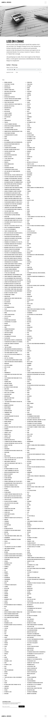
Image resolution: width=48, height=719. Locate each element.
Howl (27, 155)
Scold (27, 381)
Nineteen (28, 142)
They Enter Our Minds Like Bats (10, 129)
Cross (27, 497)
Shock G (5, 541)
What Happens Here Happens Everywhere (12, 184)
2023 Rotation (6, 160)
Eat (4, 608)
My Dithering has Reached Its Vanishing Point (12, 194)
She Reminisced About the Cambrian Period (12, 182)
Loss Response (6, 153)
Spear (27, 249)
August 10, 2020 (29, 200)
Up (3, 679)
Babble (27, 347)
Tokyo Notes (6, 109)
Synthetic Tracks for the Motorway (11, 249)
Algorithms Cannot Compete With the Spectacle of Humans (12, 220)
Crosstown (5, 452)
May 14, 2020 (28, 361)
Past (27, 563)
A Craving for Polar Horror (9, 147)
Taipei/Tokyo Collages (8, 102)
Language (5, 610)
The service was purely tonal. (32, 577)
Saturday (28, 383)
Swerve (27, 158)
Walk (4, 632)
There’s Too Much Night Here (9, 231)
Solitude (28, 570)
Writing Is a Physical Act (31, 162)
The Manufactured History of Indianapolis (35, 651)
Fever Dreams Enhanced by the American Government (12, 218)
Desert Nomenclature (8, 164)
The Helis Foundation (30, 677)
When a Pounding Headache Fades (10, 613)
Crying (27, 581)
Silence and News (7, 477)
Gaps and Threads (7, 383)
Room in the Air (6, 303)
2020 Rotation (6, 564)
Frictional (5, 465)
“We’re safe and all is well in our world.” (12, 677)
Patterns (5, 626)
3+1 (4, 544)
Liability (28, 307)
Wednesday (28, 414)
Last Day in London (7, 365)
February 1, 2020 (29, 541)
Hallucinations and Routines (9, 155)
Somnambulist (6, 372)
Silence (27, 592)
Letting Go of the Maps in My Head (10, 185)
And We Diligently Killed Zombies (10, 213)
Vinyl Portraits (29, 619)
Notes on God (6, 111)
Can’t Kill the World (7, 358)
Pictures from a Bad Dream (9, 320)
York (4, 369)
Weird (27, 354)
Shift (4, 650)
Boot (27, 534)
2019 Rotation (29, 601)
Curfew (27, 325)
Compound (28, 388)
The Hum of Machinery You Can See (10, 416)
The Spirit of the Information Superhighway (12, 252)
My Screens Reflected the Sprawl (10, 234)
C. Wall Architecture (7, 158)
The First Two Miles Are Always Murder (11, 98)
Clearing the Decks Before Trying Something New (12, 554)
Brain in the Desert (7, 474)
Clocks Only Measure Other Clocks (10, 557)
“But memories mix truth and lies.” (33, 608)
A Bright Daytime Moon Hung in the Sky (11, 281)
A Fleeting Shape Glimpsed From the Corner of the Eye (12, 359)
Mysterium (5, 140)
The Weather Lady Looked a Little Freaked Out (12, 341)
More (17, 67)
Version (5, 561)
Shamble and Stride (7, 510)
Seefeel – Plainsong (11, 65)
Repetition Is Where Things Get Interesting (12, 258)
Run (27, 242)
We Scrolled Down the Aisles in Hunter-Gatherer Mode (12, 624)
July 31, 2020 (28, 218)
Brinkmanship (29, 441)
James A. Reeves (6, 2)
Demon (27, 223)
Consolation (28, 588)
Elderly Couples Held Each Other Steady (12, 495)
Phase (27, 289)
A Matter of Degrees (7, 332)
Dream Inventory (7, 93)
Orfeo (27, 675)
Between (5, 552)
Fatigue (4, 690)
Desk (27, 196)
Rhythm (27, 280)
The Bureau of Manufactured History (34, 682)
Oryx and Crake (6, 525)
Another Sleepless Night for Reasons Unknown (12, 256)
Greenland (5, 363)
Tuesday (28, 488)
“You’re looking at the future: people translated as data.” (35, 216)
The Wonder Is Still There (31, 564)
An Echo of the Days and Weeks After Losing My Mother (35, 466)
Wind (4, 668)
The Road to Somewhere (31, 691)
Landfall (28, 93)
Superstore (28, 140)
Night (27, 456)
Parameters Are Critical (8, 439)
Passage (5, 323)
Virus (27, 503)
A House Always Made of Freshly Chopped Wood (12, 263)
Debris (4, 136)
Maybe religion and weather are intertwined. (35, 559)
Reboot (4, 526)
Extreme (28, 100)
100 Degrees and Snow (8, 167)
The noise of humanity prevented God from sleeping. (35, 425)
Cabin (27, 575)
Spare (27, 89)
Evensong (5, 379)
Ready (27, 220)
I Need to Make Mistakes (8, 314)
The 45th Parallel (30, 515)
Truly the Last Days (30, 599)
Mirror (4, 671)
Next (27, 367)
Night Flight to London (8, 392)
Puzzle (27, 198)
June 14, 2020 (29, 303)
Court (4, 675)
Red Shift (5, 318)
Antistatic (5, 305)
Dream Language (6, 421)
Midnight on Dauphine (30, 693)
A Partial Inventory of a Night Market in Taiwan (12, 104)
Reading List (6, 95)
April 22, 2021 (6, 543)
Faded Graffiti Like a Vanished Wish (10, 251)
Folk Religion (6, 338)
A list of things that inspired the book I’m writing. (35, 225)
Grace (27, 283)
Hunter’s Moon (6, 479)
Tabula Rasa (28, 84)
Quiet (27, 465)
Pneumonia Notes (29, 664)
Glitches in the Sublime (31, 615)
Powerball (28, 525)
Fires (4, 327)
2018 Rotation (29, 610)
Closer (27, 125)
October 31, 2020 (6, 664)
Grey (4, 118)
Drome (27, 87)
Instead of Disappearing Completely (11, 144)
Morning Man (6, 396)
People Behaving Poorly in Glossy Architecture (12, 254)
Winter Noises (6, 456)
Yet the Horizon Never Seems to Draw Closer (12, 209)
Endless (5, 447)
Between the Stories (30, 622)
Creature (28, 95)
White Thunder (29, 403)
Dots (27, 111)
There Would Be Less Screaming (10, 262)
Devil (4, 666)
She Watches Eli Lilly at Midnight (33, 684)
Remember (28, 363)
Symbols (28, 358)
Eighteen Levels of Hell (8, 106)
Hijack (4, 637)
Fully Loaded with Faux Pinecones (10, 617)
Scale (27, 573)
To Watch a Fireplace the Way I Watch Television (35, 544)
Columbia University (30, 543)
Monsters (5, 688)
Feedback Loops (6, 381)
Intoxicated (28, 584)
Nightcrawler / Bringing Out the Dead (11, 539)
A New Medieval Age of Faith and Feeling (11, 639)
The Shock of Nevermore (31, 641)
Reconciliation (29, 300)
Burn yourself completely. (9, 461)
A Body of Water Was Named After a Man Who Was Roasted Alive (12, 260)
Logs (27, 202)
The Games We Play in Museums (9, 205)
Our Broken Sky (29, 606)
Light (27, 548)
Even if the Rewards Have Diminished (11, 227)
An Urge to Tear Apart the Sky (9, 292)
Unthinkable (6, 559)
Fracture (5, 581)
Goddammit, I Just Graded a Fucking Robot (12, 180)
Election (5, 659)
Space (27, 428)
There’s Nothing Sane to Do (9, 459)
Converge (28, 113)
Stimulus (5, 573)
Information (28, 590)
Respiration (5, 505)
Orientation (5, 173)
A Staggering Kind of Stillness (10, 135)
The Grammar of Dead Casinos (32, 416)
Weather (28, 171)
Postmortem (6, 577)
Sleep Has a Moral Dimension (9, 269)
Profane (5, 642)
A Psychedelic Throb (7, 127)
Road (27, 205)
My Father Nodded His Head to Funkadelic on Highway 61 (12, 604)
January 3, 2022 (6, 432)
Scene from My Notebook (8, 133)
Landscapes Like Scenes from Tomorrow (11, 207)
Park (27, 432)
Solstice (28, 292)
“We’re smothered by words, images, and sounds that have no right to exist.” (12, 535)
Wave (27, 227)
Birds (27, 118)
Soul (27, 245)
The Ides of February (7, 390)
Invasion (28, 281)
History (5, 673)
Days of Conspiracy (30, 448)
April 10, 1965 (29, 679)
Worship (5, 597)
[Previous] (39, 72)
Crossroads (5, 448)
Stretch (5, 628)
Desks (27, 613)
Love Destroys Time (30, 666)
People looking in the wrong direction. (34, 187)
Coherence (28, 379)
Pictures (28, 86)
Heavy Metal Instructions (9, 91)
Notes (3, 79)
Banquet (5, 572)
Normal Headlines (7, 82)
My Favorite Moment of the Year (10, 468)
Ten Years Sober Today (8, 211)
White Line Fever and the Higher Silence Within (12, 233)
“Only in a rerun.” (7, 347)
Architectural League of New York (33, 688)
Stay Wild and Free (30, 483)
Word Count (5, 418)
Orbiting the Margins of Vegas (9, 485)
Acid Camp (5, 345)
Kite (27, 96)
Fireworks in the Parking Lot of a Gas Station (12, 242)
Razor (4, 657)
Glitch (27, 550)
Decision (28, 530)
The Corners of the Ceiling (9, 336)
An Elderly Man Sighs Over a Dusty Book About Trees (12, 427)
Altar (4, 138)
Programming (6, 579)
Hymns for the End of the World (33, 635)
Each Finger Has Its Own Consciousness (34, 254)
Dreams (27, 523)
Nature (27, 263)
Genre (27, 356)
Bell (27, 341)
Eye (27, 514)
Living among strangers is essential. (34, 521)
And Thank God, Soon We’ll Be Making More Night (12, 340)
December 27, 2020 (7, 563)
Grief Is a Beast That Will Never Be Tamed (35, 628)
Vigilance (28, 468)
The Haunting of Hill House (9, 310)
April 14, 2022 (6, 367)
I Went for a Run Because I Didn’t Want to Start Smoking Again (12, 463)
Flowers (28, 401)
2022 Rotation (6, 223)
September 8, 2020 (30, 147)
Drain (27, 398)
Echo (27, 240)
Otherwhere (28, 312)
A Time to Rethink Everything (32, 418)
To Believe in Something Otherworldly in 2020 (35, 276)
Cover (27, 238)
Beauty (27, 153)
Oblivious (28, 321)
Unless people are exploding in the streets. (35, 309)
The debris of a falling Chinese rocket (11, 530)
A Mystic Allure (6, 499)
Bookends (28, 593)
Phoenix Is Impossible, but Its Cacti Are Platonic (12, 481)
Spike (27, 477)
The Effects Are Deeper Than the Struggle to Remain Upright (12, 176)
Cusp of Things (6, 408)
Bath (4, 370)
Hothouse (28, 463)
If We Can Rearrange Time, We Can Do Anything (12, 278)
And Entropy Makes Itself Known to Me (11, 196)
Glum (27, 394)
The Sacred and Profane (31, 630)
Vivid (27, 265)
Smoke (27, 145)
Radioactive (28, 156)
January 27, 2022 (6, 399)
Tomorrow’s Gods (7, 412)
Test (4, 648)
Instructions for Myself (8, 96)
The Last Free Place (30, 686)
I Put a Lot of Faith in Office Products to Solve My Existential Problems (12, 354)
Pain (27, 332)
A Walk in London (7, 113)
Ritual (27, 106)
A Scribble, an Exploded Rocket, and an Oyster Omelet (12, 178)
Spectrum (28, 127)
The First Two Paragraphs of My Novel (34, 639)
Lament (4, 641)
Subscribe (21, 706)
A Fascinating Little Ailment (9, 321)
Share (17, 72)
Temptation (5, 550)
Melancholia (29, 604)
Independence (29, 269)
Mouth (27, 410)
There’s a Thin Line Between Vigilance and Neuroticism (12, 287)
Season (27, 370)
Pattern (28, 505)
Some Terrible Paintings (8, 548)
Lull (27, 115)
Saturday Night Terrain (8, 294)
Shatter (28, 120)
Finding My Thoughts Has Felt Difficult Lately (12, 517)
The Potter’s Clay (30, 231)
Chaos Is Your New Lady (31, 668)
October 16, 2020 (6, 691)
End (4, 454)
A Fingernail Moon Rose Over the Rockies (12, 243)
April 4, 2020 (29, 434)
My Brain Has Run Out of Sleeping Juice (11, 283)
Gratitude (5, 621)
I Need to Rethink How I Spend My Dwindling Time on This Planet (12, 361)
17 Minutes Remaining (7, 419)
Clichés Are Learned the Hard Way (10, 343)
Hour (4, 662)
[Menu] (46, 2)
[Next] (41, 72)
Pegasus (28, 176)
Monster (5, 519)
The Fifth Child (6, 316)
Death (4, 583)
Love (27, 512)
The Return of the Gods (8, 84)
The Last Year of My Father (32, 646)
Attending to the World (31, 537)
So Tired (28, 617)
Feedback (28, 229)
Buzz (27, 193)
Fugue (27, 405)
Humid (27, 278)
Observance (28, 174)
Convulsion (28, 296)
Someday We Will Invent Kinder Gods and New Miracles (12, 298)
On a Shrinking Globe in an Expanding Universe (12, 142)
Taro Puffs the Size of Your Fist (10, 240)
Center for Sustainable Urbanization (11, 125)
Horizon (27, 376)
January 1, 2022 (6, 436)
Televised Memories (30, 680)
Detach (27, 236)
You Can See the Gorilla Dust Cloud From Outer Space (35, 285)
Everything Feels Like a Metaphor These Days (12, 497)
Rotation (28, 554)
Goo (4, 655)
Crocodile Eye (6, 86)
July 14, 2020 (28, 251)
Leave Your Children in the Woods (10, 615)
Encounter (28, 133)
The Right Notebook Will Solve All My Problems (12, 443)
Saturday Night (29, 621)
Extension (5, 490)
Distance (28, 470)
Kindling (28, 151)
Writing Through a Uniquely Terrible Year (12, 612)
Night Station (6, 300)
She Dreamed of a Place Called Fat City (34, 653)
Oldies (27, 102)
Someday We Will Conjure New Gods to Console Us (12, 131)
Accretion (28, 336)
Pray (27, 222)
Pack (27, 207)
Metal (4, 606)
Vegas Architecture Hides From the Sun (11, 236)
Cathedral (28, 597)
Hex (27, 160)
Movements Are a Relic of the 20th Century (12, 247)
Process (28, 129)
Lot (27, 194)
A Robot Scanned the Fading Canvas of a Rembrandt (35, 557)
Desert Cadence (6, 476)
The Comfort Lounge (7, 330)
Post (4, 633)
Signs (27, 184)
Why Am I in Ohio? (7, 145)
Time (27, 345)
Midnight (28, 294)
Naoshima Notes (6, 107)
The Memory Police (7, 430)
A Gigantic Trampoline (31, 310)
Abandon (28, 274)
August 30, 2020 (29, 164)
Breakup (28, 252)
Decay (27, 209)
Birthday (28, 539)
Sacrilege (28, 350)
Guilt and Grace (29, 637)
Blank (27, 457)
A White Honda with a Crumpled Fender (11, 276)
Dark (27, 352)
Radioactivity (6, 325)
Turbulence (28, 555)
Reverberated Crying (30, 670)
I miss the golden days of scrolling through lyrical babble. (35, 165)
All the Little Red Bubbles (9, 229)
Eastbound (5, 523)
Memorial (28, 340)
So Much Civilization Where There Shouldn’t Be (12, 200)
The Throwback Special (8, 307)
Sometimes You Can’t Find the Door (10, 271)
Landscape (5, 686)
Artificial (28, 461)
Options (27, 378)
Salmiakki (28, 501)
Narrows (5, 593)
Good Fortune (6, 296)
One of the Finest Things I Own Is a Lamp (34, 486)
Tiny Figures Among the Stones (10, 352)
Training (28, 107)
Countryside (28, 479)
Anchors (28, 243)
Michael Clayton (6, 156)
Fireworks (5, 521)
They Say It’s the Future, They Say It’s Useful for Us (12, 225)
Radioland (28, 291)
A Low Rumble (6, 414)
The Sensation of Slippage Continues (11, 214)
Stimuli (27, 169)
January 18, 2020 (29, 566)
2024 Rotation (6, 116)
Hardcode (5, 506)
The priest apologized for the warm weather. (35, 579)
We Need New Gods (7, 410)
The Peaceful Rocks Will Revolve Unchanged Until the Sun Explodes (35, 272)
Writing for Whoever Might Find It (10, 472)
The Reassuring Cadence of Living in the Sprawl (12, 202)
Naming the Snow (7, 115)
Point (27, 450)
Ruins (27, 399)
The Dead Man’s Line (30, 661)
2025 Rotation (6, 87)
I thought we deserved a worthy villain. (34, 528)
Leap (27, 494)
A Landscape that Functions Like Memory (12, 203)
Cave (27, 203)
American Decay (29, 648)
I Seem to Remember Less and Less (10, 470)
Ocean (4, 682)
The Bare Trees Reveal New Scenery (10, 267)
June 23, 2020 (29, 287)
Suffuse (5, 644)
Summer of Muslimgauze (8, 329)
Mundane (5, 590)
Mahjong (5, 532)
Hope (27, 316)
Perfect (27, 508)
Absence (5, 603)
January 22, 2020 (29, 561)
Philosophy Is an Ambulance (32, 633)
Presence (28, 320)
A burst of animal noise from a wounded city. (35, 445)
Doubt (27, 437)
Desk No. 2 (28, 644)
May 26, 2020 (28, 338)
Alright (5, 601)
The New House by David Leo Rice (10, 169)
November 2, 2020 (7, 661)
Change (27, 535)
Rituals (5, 488)
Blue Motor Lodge (30, 690)
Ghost (27, 519)
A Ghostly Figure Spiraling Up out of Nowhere (35, 372)
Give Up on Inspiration (31, 233)
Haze (27, 334)
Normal (27, 214)
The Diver (28, 247)
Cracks (27, 349)
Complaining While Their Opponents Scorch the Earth (12, 274)
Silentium (28, 91)
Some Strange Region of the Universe (34, 624)
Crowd (4, 466)
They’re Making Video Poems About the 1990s (12, 378)
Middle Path (5, 403)
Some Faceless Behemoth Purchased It (11, 265)
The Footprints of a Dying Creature (33, 314)
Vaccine (5, 592)
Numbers (5, 595)
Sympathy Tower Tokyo (8, 89)
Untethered (28, 173)
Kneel (27, 452)
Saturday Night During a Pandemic (33, 421)
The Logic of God (29, 626)
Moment (5, 568)
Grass (27, 359)
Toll (27, 271)
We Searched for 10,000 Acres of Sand (11, 193)
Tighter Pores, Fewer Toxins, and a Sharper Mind (12, 289)
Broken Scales (6, 434)
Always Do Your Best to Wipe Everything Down (35, 459)
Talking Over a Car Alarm (8, 508)
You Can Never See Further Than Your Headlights (35, 385)
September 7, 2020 (30, 149)
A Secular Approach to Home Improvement (12, 291)
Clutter (28, 526)
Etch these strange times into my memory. (35, 568)
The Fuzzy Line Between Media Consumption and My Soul (35, 343)
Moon (27, 213)
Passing (27, 439)
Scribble (28, 495)
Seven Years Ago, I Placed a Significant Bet (12, 174)
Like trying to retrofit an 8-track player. (12, 350)
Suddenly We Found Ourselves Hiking (11, 189)
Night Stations (29, 650)
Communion (28, 472)
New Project (6, 515)
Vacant (27, 329)
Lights (4, 680)
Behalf (27, 131)
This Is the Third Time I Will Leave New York (12, 457)
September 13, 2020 (30, 138)
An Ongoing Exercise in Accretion (10, 100)
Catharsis (5, 651)
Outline (27, 387)
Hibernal (5, 575)
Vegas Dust (5, 165)
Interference (29, 407)
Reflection (5, 588)
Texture (28, 305)
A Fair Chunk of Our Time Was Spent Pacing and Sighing (12, 374)
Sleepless (28, 262)
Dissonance (28, 330)
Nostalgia (28, 586)
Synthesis (28, 256)
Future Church (6, 492)
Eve (4, 570)
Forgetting (28, 267)
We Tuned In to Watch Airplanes (10, 387)
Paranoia (28, 318)
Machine (28, 182)
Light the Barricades (7, 670)
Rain (27, 258)
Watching (5, 693)
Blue (27, 517)
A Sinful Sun (6, 512)
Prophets (5, 162)
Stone (4, 376)
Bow (27, 506)
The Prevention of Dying (31, 657)
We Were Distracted (7, 528)
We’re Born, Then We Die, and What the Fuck (35, 419)
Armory (27, 481)
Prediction (28, 436)
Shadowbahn (6, 537)
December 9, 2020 (7, 599)
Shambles (5, 566)
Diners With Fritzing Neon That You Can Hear (35, 374)
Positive (28, 104)
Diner (27, 392)
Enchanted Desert (30, 655)
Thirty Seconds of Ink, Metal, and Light (34, 603)
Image (4, 630)
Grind (27, 189)
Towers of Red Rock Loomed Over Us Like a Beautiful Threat (12, 198)
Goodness (5, 428)
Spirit (4, 646)
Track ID (5, 122)
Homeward (28, 116)
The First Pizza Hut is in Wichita (10, 245)
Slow (27, 412)
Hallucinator (6, 301)
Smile (27, 390)
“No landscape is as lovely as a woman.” (12, 546)
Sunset (27, 180)
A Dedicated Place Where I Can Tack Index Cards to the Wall (12, 238)
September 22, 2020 (30, 122)
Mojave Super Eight (30, 673)
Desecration (28, 327)
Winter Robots (6, 407)
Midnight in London (7, 385)
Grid (27, 447)
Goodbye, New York (7, 445)
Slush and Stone (6, 394)
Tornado (28, 191)
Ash (27, 595)
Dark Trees (5, 388)
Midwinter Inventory (7, 405)
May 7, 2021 (5, 534)
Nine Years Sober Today (8, 398)
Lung (27, 430)
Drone (4, 312)
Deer (27, 144)
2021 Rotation (6, 437)
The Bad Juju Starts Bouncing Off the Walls (35, 454)
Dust (27, 98)
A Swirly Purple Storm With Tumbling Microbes (35, 476)
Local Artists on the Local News (10, 503)
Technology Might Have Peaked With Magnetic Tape (12, 187)
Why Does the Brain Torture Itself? (11, 149)
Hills (27, 492)
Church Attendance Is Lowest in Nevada (11, 191)
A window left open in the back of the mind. (35, 583)
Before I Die (5, 356)
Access (4, 619)
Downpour (28, 234)
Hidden (27, 552)
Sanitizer (28, 485)
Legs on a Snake (29, 135)
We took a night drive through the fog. (11, 684)
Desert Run (5, 216)
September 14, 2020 (30, 136)
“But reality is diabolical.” (32, 572)
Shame (27, 109)
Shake (27, 443)
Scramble (28, 365)
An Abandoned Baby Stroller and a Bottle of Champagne (12, 483)
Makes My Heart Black (31, 632)
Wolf (27, 301)
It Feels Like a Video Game (8, 272)
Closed (27, 474)
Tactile (27, 298)
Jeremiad (28, 185)
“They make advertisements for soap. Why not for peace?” (12, 401)
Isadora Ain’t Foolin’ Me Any (32, 662)
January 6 (5, 425)
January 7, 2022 (6, 423)
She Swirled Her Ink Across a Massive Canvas (12, 450)
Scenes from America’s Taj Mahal (33, 612)
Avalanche (28, 396)
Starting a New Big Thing (8, 151)
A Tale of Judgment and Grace (9, 124)
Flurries (5, 586)
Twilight (28, 532)
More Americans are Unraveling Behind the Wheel (12, 349)
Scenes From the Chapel (8, 514)
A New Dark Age (6, 120)
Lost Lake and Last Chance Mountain (11, 171)
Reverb (27, 408)
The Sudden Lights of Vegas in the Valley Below (12, 222)
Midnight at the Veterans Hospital (33, 659)
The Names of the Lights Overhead (33, 423)
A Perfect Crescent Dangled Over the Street (12, 494)
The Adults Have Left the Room (32, 546)
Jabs (27, 499)
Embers (27, 260)
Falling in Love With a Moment (9, 501)
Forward (5, 635)
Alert (27, 323)
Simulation (28, 82)
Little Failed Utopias (30, 490)
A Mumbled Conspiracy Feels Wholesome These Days (12, 285)
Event (27, 510)
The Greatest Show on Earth (9, 584)
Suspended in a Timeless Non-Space (10, 486)
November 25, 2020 (7, 622)
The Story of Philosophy (31, 642)
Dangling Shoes (6, 334)
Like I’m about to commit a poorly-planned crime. (35, 427)
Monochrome (29, 167)
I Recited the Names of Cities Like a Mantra (12, 280)
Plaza (4, 309)
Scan (27, 178)
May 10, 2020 (28, 369)
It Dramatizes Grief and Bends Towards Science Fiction (12, 441)
